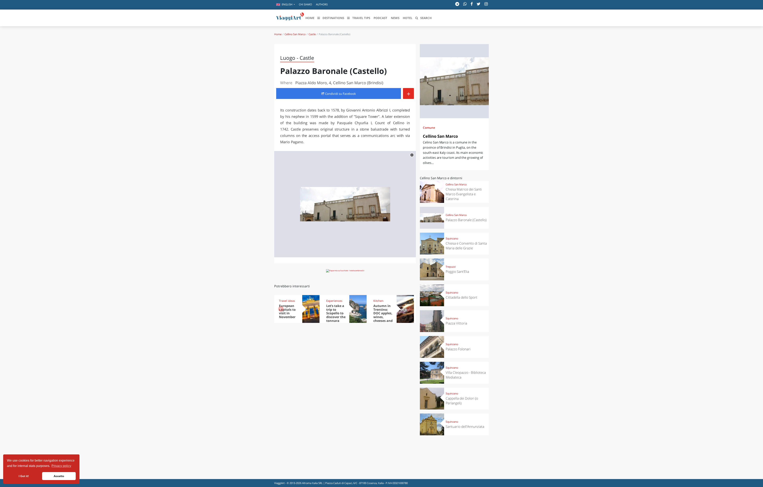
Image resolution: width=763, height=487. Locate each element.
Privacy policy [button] (61, 466)
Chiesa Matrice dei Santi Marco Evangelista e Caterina (464, 194)
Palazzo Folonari (458, 349)
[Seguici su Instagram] (486, 4)
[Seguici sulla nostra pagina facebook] (472, 4)
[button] (285, 5)
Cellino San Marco (295, 34)
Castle (312, 34)
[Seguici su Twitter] (478, 4)
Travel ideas (287, 301)
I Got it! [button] (24, 476)
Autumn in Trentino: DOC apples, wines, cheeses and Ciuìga (383, 315)
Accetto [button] (59, 476)
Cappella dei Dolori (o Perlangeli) (462, 400)
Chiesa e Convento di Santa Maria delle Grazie (466, 245)
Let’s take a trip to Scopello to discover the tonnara (336, 313)
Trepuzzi (451, 266)
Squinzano (452, 238)
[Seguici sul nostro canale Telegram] (457, 4)
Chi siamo (305, 4)
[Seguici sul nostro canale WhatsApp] (465, 4)
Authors (322, 4)
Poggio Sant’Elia (457, 271)
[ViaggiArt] (290, 17)
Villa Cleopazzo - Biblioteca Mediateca (466, 375)
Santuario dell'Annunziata (465, 426)
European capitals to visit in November (287, 311)
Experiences (334, 301)
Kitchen (378, 301)
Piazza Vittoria (456, 323)
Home (278, 34)
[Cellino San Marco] (454, 81)
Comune (429, 128)
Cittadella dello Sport (461, 297)
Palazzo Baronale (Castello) (466, 220)
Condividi (340, 94)
